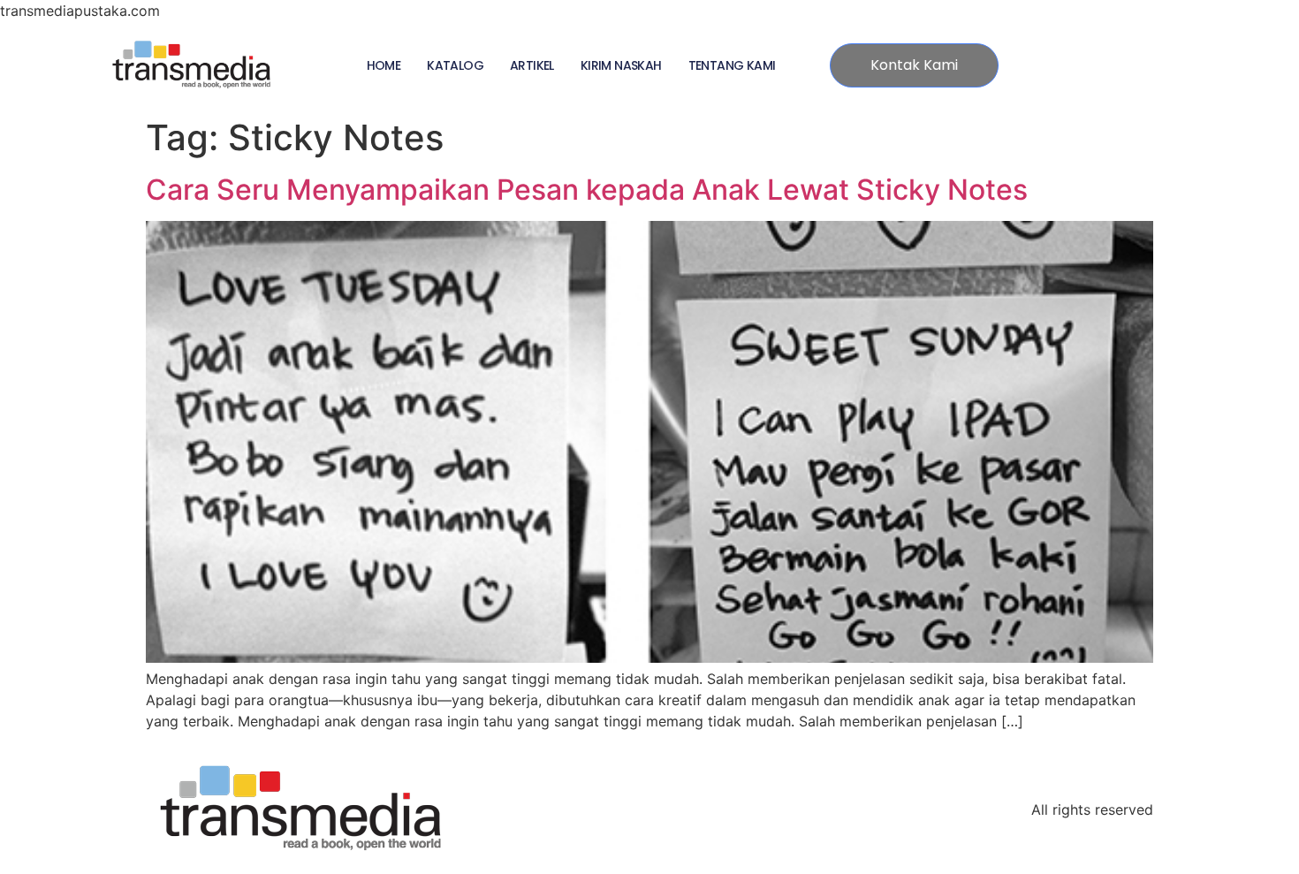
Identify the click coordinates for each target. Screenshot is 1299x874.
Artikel (532, 65)
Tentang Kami (732, 65)
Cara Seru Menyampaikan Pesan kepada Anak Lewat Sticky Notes (587, 189)
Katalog (455, 65)
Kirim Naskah (621, 65)
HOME (384, 65)
